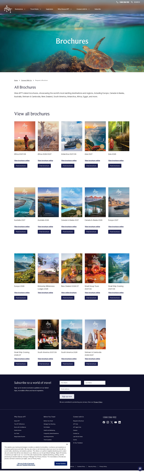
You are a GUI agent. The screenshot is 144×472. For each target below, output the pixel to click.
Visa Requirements (49, 436)
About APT (17, 421)
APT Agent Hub (77, 427)
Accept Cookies (61, 463)
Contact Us (76, 433)
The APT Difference (19, 424)
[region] (36, 455)
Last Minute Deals (78, 436)
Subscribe (98, 9)
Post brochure (21, 166)
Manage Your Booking (49, 424)
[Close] (67, 444)
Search (137, 2)
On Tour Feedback (78, 443)
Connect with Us (78, 417)
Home (16, 80)
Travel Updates (48, 440)
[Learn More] (104, 422)
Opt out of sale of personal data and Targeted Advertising (26, 464)
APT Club (75, 424)
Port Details (47, 427)
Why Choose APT (20, 417)
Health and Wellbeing (49, 430)
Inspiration (49, 9)
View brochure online (24, 136)
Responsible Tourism (19, 436)
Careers (75, 430)
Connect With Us (26, 80)
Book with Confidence (20, 427)
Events (75, 440)
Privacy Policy (98, 402)
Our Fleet (16, 433)
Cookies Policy (81, 466)
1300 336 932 (124, 2)
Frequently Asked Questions (51, 433)
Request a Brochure (78, 421)
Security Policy (92, 466)
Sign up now (67, 396)
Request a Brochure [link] (41, 80)
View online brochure (71, 268)
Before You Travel (49, 417)
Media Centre (17, 430)
